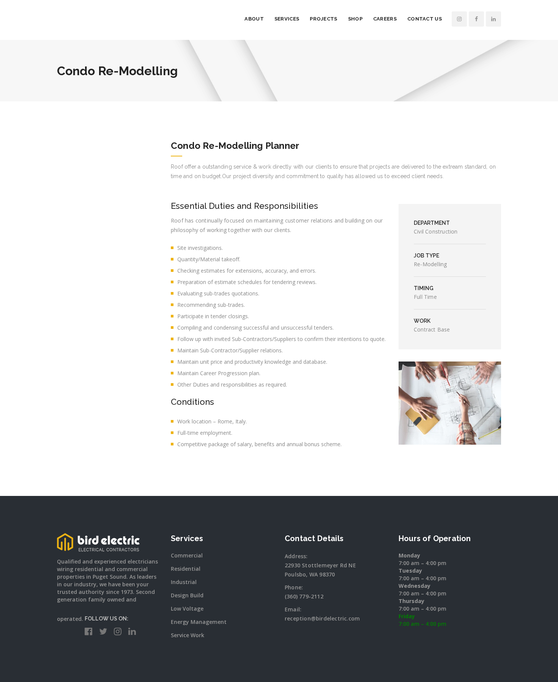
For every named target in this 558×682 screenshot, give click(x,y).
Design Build (187, 595)
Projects (323, 19)
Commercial (187, 555)
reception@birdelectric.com (322, 618)
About (254, 19)
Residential (185, 568)
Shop (355, 19)
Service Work (187, 635)
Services (286, 19)
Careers (385, 19)
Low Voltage (187, 608)
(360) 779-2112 (304, 596)
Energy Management (199, 621)
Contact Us (424, 19)
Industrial (184, 582)
